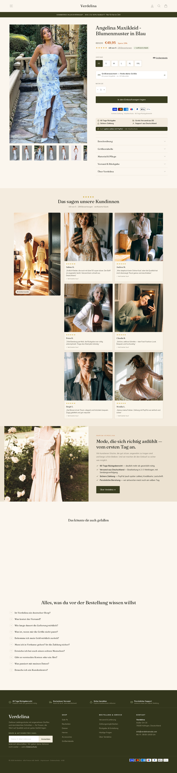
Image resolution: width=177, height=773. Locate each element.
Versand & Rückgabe (109, 164)
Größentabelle (105, 149)
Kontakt (141, 715)
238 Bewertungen (125, 48)
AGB (62, 760)
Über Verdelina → (108, 489)
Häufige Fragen (105, 732)
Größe (99, 57)
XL (130, 63)
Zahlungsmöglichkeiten (108, 724)
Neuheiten (66, 724)
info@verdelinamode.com (146, 731)
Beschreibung (105, 141)
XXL (138, 63)
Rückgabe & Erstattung (108, 728)
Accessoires (67, 737)
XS (99, 63)
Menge (100, 84)
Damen (65, 728)
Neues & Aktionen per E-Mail (23, 733)
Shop (64, 715)
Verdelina (88, 6)
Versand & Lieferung (107, 720)
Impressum (45, 760)
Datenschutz (31, 747)
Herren (65, 732)
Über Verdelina (106, 171)
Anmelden (45, 739)
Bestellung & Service (110, 715)
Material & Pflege (107, 156)
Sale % (65, 720)
